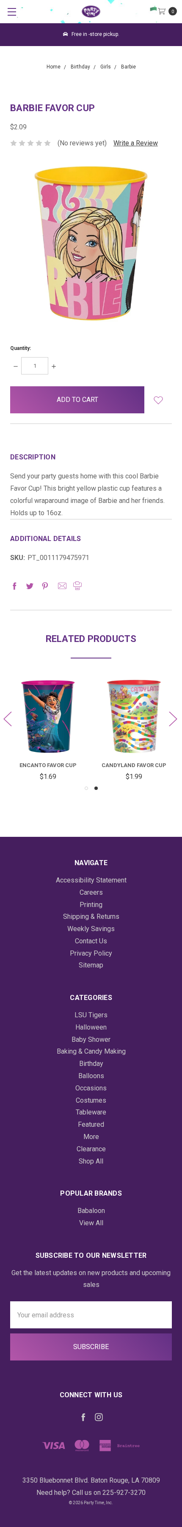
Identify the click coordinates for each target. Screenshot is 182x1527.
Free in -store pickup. (94, 34)
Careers (91, 892)
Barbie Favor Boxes (58, 765)
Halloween (91, 1027)
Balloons (91, 1076)
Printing (91, 905)
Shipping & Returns (91, 916)
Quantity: (20, 348)
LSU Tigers (91, 1015)
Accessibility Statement (91, 880)
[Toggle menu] (11, 11)
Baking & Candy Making (91, 1051)
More (91, 1137)
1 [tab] (86, 788)
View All (91, 1223)
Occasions (91, 1088)
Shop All (91, 1161)
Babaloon (91, 1211)
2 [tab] (96, 788)
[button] (158, 399)
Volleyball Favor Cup (144, 765)
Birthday (91, 1064)
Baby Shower (91, 1039)
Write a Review (135, 143)
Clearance (91, 1149)
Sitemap (91, 965)
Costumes (91, 1100)
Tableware (91, 1112)
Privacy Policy (91, 953)
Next (172, 718)
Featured (91, 1124)
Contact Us (91, 941)
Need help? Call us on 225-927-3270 (91, 1493)
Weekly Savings (91, 929)
